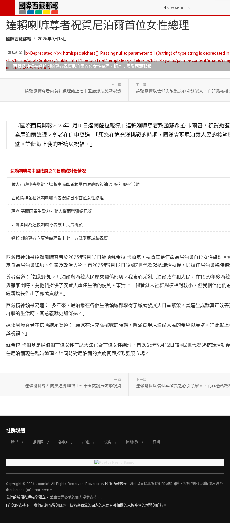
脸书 (14, 442)
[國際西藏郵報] (39, 7)
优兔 (107, 442)
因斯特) (132, 442)
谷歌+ (63, 442)
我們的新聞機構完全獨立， (27, 497)
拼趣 (86, 442)
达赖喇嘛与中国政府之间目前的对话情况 (49, 171)
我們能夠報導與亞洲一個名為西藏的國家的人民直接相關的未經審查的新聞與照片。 (100, 505)
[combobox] (222, 7)
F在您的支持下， (19, 505)
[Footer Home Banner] (115, 462)
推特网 (38, 442)
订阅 (156, 442)
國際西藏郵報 (116, 484)
